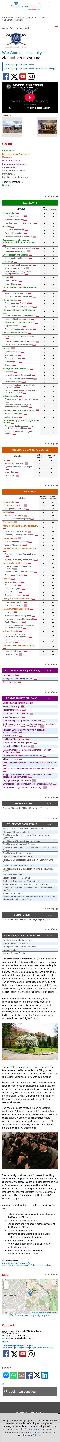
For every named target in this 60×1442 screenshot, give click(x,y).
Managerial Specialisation (15, 509)
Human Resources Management (18, 375)
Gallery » (7, 115)
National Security (10, 396)
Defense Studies (11, 417)
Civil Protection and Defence (15, 255)
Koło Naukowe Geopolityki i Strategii (19, 844)
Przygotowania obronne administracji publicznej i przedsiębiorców (19, 427)
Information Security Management (18, 296)
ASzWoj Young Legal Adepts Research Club (23, 828)
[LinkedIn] (44, 1377)
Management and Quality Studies (18, 678)
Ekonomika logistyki (13, 358)
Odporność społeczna (13, 326)
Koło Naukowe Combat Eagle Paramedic (21, 841)
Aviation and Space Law (14, 463)
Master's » (7, 157)
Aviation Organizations (14, 233)
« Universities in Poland (12, 20)
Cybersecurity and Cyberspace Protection (22, 720)
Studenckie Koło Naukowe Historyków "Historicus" (26, 884)
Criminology (8, 261)
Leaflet (33, 1312)
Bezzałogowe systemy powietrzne (18, 236)
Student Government (12, 893)
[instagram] (31, 79)
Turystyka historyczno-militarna (17, 780)
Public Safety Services (14, 575)
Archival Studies (11, 281)
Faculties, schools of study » (16, 177)
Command (9, 372)
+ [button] (6, 1283)
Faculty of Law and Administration (18, 940)
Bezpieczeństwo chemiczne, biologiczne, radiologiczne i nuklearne (19, 241)
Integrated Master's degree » (16, 154)
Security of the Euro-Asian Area (17, 319)
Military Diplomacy (11, 706)
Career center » (9, 167)
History (6, 277)
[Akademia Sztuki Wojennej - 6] (12, 127)
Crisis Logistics (11, 355)
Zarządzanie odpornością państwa (18, 329)
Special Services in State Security (19, 306)
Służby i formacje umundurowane (18, 345)
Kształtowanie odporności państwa (18, 322)
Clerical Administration (14, 216)
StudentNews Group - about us (30, 1413)
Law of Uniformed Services (15, 332)
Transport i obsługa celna (15, 595)
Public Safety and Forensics (16, 303)
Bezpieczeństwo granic (14, 414)
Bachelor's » (8, 151)
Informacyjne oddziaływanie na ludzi (19, 535)
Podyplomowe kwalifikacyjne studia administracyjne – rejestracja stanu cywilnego (27, 775)
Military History (11, 284)
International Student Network (16, 832)
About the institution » (12, 182)
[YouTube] (23, 79)
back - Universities (20, 1390)
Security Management (14, 545)
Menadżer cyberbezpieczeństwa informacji (22, 755)
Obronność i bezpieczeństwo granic (19, 410)
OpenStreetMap (43, 1312)
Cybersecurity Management (16, 293)
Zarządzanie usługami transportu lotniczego (23, 787)
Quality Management (13, 382)
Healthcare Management (14, 739)
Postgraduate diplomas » (14, 164)
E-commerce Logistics (14, 602)
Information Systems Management (19, 378)
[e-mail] (21, 1377)
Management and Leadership (16, 368)
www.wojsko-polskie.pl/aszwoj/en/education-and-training (29, 68)
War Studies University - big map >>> (30, 1315)
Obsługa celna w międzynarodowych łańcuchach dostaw (28, 768)
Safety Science (10, 682)
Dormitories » (8, 174)
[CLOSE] (37, 1434)
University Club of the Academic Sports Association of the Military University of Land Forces (29, 897)
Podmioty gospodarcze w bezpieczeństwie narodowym (16, 635)
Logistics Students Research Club (18, 856)
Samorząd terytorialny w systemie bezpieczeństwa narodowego (18, 406)
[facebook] (6, 79)
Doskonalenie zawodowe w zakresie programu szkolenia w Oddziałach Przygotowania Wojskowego (29, 725)
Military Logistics (12, 362)
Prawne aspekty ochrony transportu (19, 572)
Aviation (6, 226)
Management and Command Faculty (19, 946)
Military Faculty (9, 950)
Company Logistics (12, 352)
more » (49, 671)
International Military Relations (16, 746)
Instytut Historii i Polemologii (15, 943)
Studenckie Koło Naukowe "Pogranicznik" (21, 881)
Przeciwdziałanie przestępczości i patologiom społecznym (18, 273)
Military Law (10, 472)
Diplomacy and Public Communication (20, 316)
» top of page (51, 196)
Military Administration (14, 220)
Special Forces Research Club (16, 878)
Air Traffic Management (14, 230)
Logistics (7, 348)
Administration (9, 213)
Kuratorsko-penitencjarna (15, 268)
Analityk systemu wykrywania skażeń (20, 248)
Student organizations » (14, 170)
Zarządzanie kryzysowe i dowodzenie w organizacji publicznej (21, 391)
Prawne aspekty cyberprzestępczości (20, 341)
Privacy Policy (31, 1429)
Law (4, 460)
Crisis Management (12, 717)
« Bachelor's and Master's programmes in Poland (24, 17)
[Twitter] (37, 1377)
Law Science (9, 675)
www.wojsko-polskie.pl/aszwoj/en (19, 64)
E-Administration (10, 735)
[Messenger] (6, 1377)
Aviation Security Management (17, 519)
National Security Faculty (14, 953)
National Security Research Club (17, 865)
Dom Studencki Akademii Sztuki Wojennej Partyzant (26, 919)
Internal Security (10, 300)
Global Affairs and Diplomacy (16, 703)
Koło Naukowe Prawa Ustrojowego (18, 853)
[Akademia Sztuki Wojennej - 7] (47, 127)
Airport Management (12, 710)
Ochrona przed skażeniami (16, 251)
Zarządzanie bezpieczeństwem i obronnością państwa (27, 784)
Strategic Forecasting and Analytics (19, 560)
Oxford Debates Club (12, 874)
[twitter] (14, 79)
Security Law (10, 475)
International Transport (14, 605)
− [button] (6, 1287)
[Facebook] (29, 1377)
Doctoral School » (11, 161)
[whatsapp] (13, 1377)
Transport (9, 365)
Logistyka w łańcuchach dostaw (17, 598)
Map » (5, 1341)
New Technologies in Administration (19, 223)
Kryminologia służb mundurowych (18, 265)
